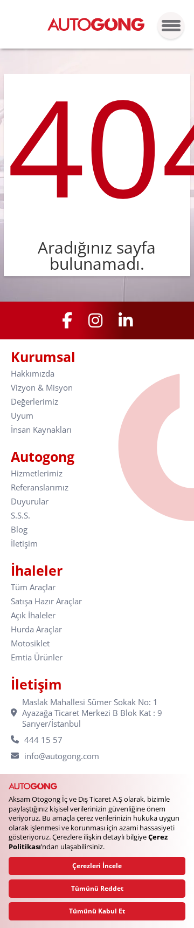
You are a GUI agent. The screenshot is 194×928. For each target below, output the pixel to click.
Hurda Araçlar (36, 629)
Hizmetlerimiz (37, 473)
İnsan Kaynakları (41, 430)
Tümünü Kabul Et (97, 911)
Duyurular (29, 501)
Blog (19, 530)
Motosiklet (30, 643)
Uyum (22, 416)
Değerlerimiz (34, 402)
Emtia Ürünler (37, 657)
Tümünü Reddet (97, 888)
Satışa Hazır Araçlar (46, 601)
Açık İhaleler (33, 615)
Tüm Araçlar (33, 587)
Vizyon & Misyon (42, 388)
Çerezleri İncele (97, 865)
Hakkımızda (32, 374)
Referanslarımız (39, 487)
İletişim (24, 544)
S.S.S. (20, 515)
